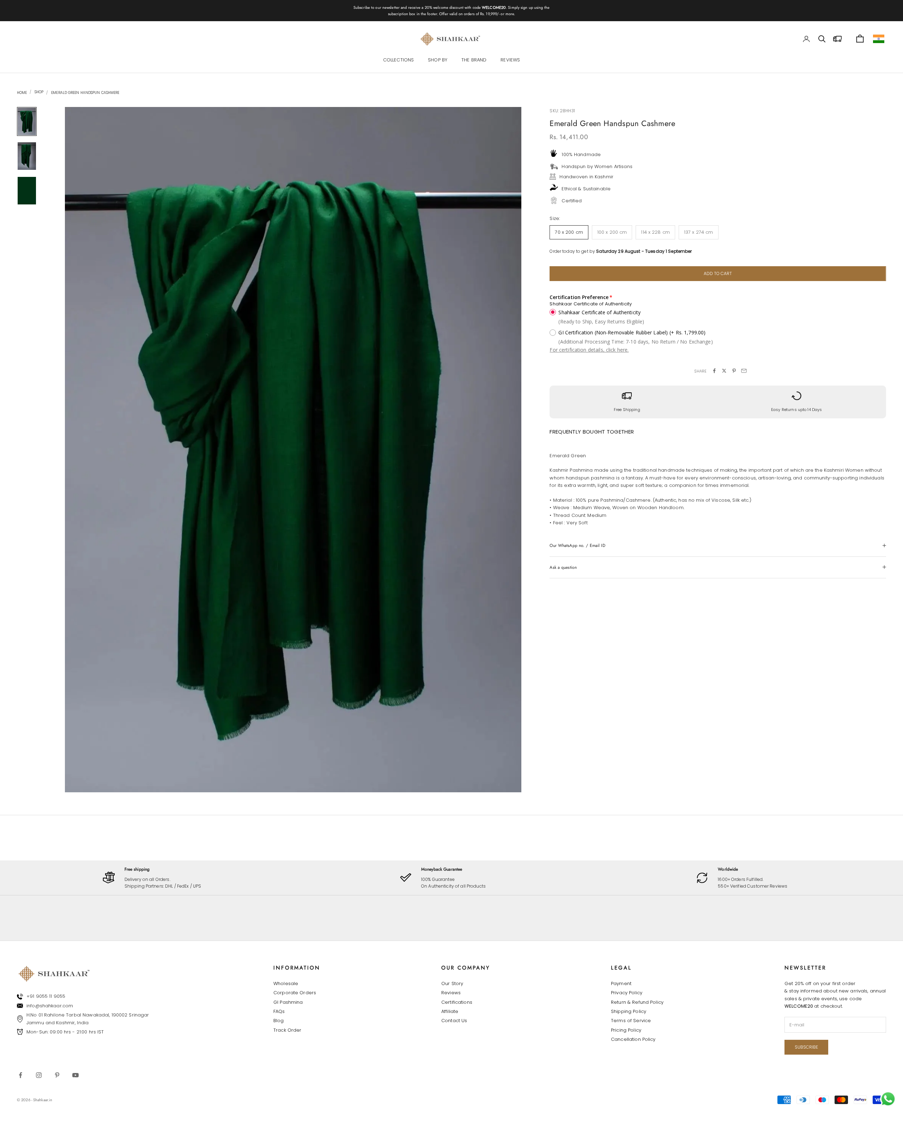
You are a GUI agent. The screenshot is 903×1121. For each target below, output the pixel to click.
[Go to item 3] (27, 190)
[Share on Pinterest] (734, 371)
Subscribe (806, 1047)
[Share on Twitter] (724, 371)
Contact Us (454, 1020)
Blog (278, 1020)
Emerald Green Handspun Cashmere (85, 92)
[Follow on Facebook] (20, 1075)
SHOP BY (437, 60)
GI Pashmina (288, 1002)
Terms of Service (631, 1020)
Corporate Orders (294, 992)
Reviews (451, 992)
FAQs (279, 1011)
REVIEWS (510, 60)
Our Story (452, 983)
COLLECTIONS (398, 60)
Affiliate (449, 1011)
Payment (621, 983)
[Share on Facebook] (714, 371)
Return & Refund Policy (637, 1002)
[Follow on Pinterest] (57, 1075)
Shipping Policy (628, 1011)
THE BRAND (473, 60)
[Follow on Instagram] (38, 1075)
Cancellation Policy (633, 1039)
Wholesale (285, 983)
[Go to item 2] (27, 156)
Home (22, 92)
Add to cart (718, 273)
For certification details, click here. (589, 349)
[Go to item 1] (27, 121)
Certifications (456, 1002)
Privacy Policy (626, 992)
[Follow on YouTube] (75, 1075)
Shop (38, 92)
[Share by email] (744, 371)
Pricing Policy (626, 1030)
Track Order (287, 1030)
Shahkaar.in (42, 1100)
